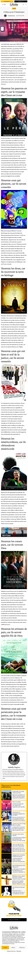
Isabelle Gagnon (12, 15)
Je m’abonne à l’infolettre (13, 919)
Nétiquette (18, 951)
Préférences (22, 947)
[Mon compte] (23, 4)
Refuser (13, 947)
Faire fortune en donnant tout (18, 888)
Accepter (5, 947)
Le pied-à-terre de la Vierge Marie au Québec (19, 824)
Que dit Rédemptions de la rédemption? (18, 866)
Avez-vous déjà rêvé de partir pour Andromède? (18, 845)
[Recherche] (26, 4)
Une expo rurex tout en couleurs (18, 834)
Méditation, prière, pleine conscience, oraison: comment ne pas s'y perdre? (19, 877)
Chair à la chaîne (16, 802)
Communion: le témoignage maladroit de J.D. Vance (18, 813)
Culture (14, 8)
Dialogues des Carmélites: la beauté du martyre (18, 855)
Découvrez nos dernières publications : (10, 786)
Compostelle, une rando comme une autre (18, 792)
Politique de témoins (11, 951)
